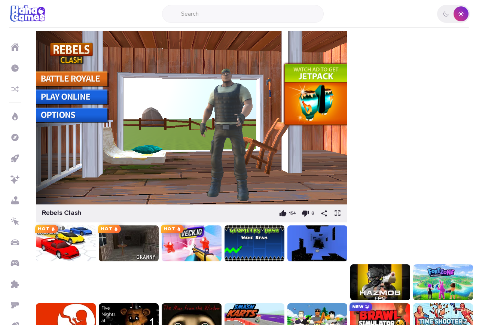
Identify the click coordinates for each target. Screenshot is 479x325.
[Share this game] (324, 213)
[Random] (14, 89)
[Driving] (14, 242)
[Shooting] (14, 305)
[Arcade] (14, 158)
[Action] (14, 116)
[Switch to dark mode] (453, 14)
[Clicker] (14, 221)
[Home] (14, 47)
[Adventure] (14, 137)
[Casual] (14, 200)
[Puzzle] (14, 284)
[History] (14, 68)
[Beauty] (14, 179)
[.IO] (14, 263)
